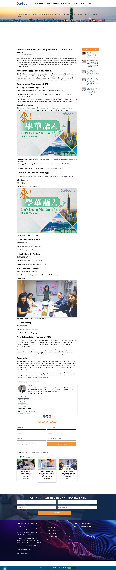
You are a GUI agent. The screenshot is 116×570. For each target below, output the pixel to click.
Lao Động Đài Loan (23, 398)
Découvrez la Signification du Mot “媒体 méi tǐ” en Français (93, 73)
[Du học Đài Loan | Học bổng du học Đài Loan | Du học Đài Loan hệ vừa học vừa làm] (25, 3)
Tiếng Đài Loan (22, 406)
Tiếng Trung (32, 452)
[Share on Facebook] (44, 416)
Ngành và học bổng (52, 3)
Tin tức (89, 3)
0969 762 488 (37, 546)
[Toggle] (69, 527)
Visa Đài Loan (22, 403)
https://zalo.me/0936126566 (28, 411)
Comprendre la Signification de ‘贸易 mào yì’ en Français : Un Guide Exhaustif (93, 81)
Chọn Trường (39, 3)
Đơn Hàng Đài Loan (23, 401)
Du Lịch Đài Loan (23, 404)
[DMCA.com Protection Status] (72, 568)
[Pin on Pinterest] (50, 416)
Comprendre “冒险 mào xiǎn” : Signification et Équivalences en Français (93, 91)
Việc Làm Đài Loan (23, 399)
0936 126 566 (28, 546)
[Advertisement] (58, 36)
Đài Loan (31, 54)
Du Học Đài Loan (79, 3)
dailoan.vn (27, 553)
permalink (45, 452)
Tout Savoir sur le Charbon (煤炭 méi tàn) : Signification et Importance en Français (92, 64)
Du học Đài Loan (22, 396)
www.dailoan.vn (27, 413)
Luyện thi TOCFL (66, 3)
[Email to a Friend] (47, 416)
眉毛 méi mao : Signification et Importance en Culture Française (92, 55)
